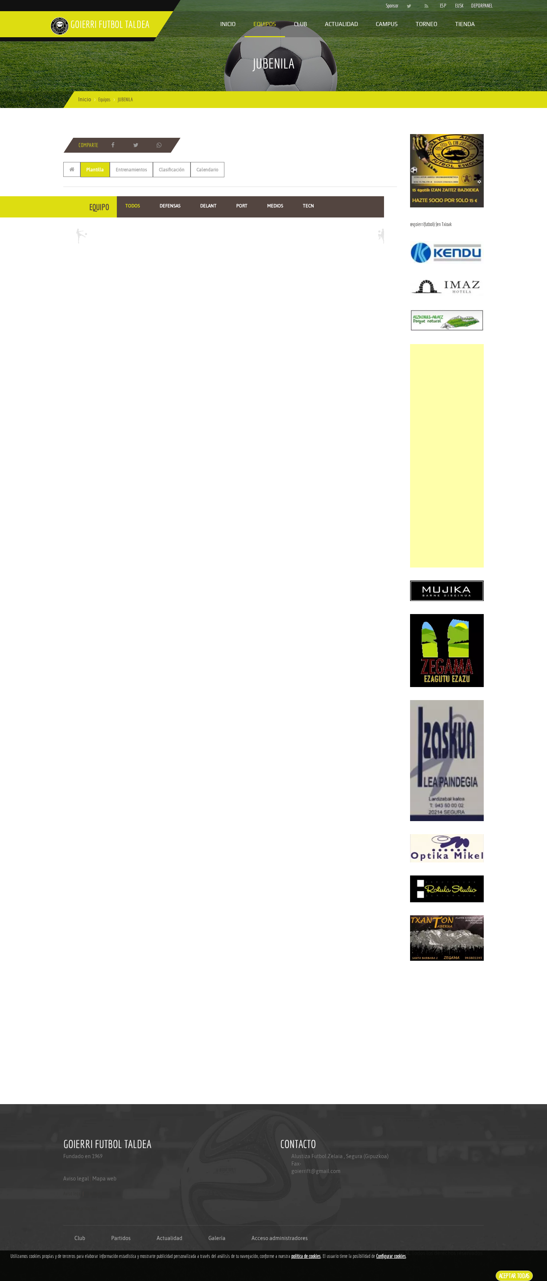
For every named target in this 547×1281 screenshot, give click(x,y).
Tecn (308, 206)
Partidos (121, 1238)
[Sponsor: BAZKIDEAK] (447, 170)
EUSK (459, 6)
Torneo (426, 24)
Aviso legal (76, 1179)
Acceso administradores (280, 1238)
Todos (132, 206)
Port (241, 206)
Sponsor (390, 6)
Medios (275, 206)
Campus (387, 24)
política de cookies (306, 1256)
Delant (208, 206)
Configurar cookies (391, 1256)
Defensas (170, 206)
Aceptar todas (514, 1275)
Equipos (264, 24)
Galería (216, 1238)
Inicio (228, 24)
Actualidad (341, 24)
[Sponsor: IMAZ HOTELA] (447, 286)
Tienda (465, 24)
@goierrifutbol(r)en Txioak (431, 224)
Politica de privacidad (80, 1208)
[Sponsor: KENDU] (447, 252)
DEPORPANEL (475, 6)
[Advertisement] (447, 456)
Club (300, 24)
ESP (443, 6)
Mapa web (104, 1179)
